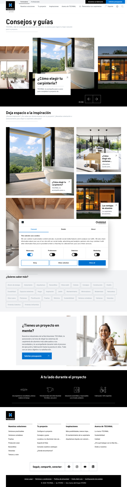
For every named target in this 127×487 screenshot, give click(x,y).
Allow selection (63, 263)
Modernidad (99, 292)
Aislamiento (28, 285)
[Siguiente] (97, 99)
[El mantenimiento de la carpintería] (6, 76)
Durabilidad (12, 292)
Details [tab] (63, 229)
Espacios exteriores (26, 292)
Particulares (24, 2)
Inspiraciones (54, 6)
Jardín (60, 292)
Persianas (23, 298)
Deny (35, 263)
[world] (117, 6)
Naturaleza (111, 292)
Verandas (110, 298)
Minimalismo (86, 292)
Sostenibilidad (69, 298)
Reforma (57, 298)
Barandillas (53, 285)
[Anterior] (89, 99)
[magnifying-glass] (122, 6)
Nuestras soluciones (27, 6)
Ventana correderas (85, 298)
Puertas (47, 298)
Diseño (109, 285)
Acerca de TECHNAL (69, 6)
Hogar (40, 292)
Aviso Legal (29, 479)
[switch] (52, 254)
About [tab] (93, 229)
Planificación (35, 298)
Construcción (97, 285)
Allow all (92, 263)
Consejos (86, 285)
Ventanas (99, 298)
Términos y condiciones (43, 479)
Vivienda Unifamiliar (32, 305)
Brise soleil (65, 285)
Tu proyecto (42, 6)
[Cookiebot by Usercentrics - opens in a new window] (97, 222)
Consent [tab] (34, 229)
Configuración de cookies (94, 479)
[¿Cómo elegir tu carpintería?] (67, 77)
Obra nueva (12, 298)
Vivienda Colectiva (14, 305)
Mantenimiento (72, 292)
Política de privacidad (61, 479)
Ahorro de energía (14, 285)
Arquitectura (41, 285)
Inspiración (50, 292)
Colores (75, 285)
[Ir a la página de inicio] (10, 7)
